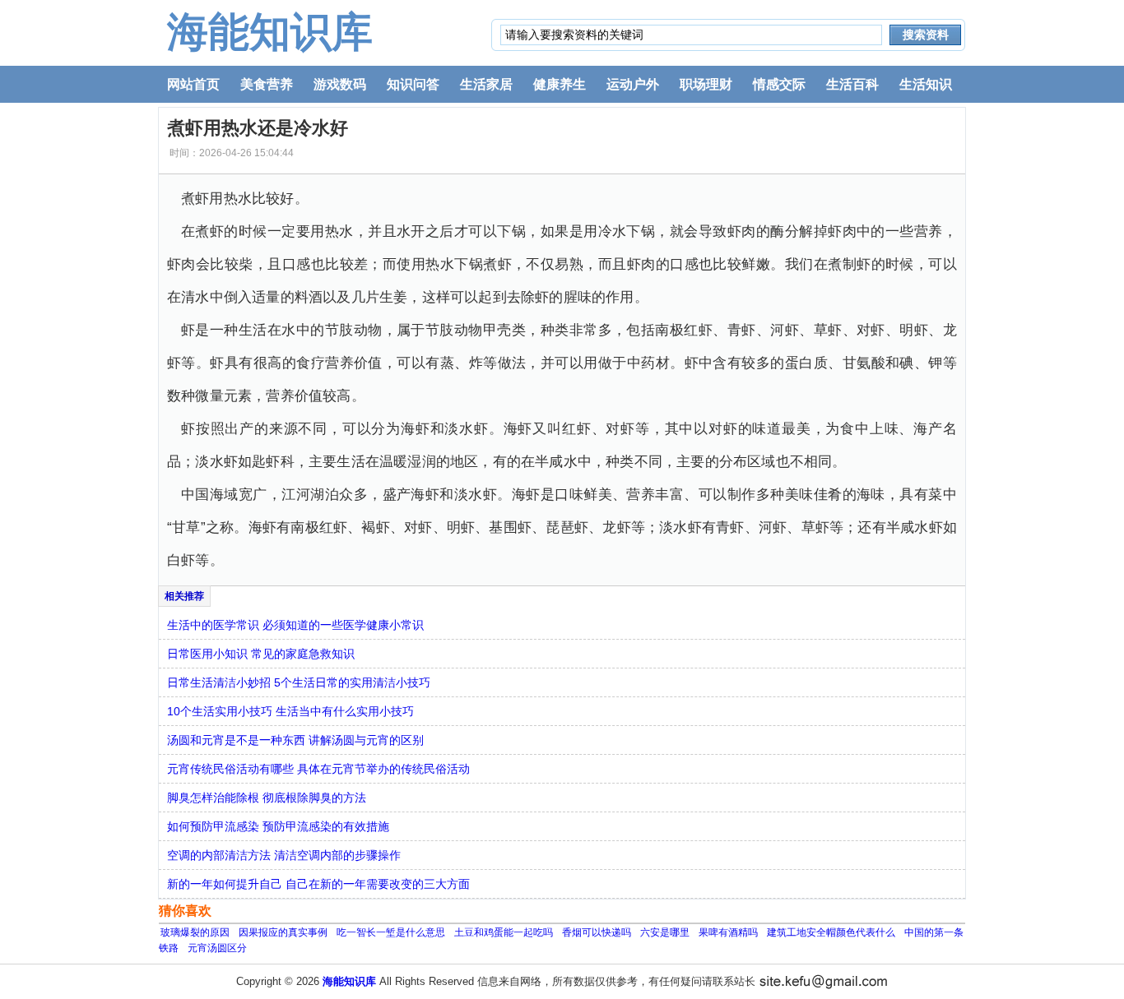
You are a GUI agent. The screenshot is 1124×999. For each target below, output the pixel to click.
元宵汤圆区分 (217, 948)
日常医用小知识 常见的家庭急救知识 (261, 653)
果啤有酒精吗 (728, 932)
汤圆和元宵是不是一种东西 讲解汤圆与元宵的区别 (295, 740)
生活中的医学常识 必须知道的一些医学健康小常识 (295, 624)
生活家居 (486, 84)
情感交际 (779, 84)
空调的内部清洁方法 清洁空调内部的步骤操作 (284, 855)
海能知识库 (270, 32)
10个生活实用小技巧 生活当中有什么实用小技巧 (290, 711)
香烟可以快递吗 (596, 932)
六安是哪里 (665, 932)
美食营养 (266, 84)
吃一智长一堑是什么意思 (391, 932)
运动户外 (632, 84)
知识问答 (413, 84)
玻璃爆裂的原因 (195, 932)
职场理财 (706, 84)
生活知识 (925, 84)
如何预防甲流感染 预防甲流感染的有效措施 (278, 826)
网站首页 (193, 84)
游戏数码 (340, 84)
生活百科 (852, 84)
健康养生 (559, 84)
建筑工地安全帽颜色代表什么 (831, 932)
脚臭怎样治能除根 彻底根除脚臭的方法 (266, 797)
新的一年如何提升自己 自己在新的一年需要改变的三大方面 (318, 883)
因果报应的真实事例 (283, 932)
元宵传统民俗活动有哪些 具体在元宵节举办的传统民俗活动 (318, 768)
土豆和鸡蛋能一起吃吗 (503, 932)
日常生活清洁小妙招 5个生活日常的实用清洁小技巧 (298, 682)
